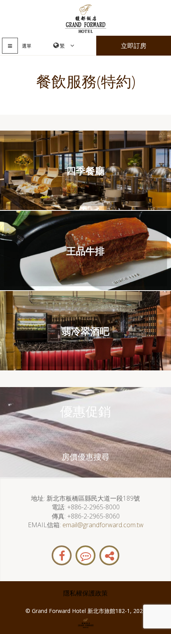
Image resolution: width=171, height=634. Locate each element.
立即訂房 (133, 45)
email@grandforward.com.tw (103, 524)
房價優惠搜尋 (85, 457)
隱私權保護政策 (85, 593)
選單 (26, 45)
